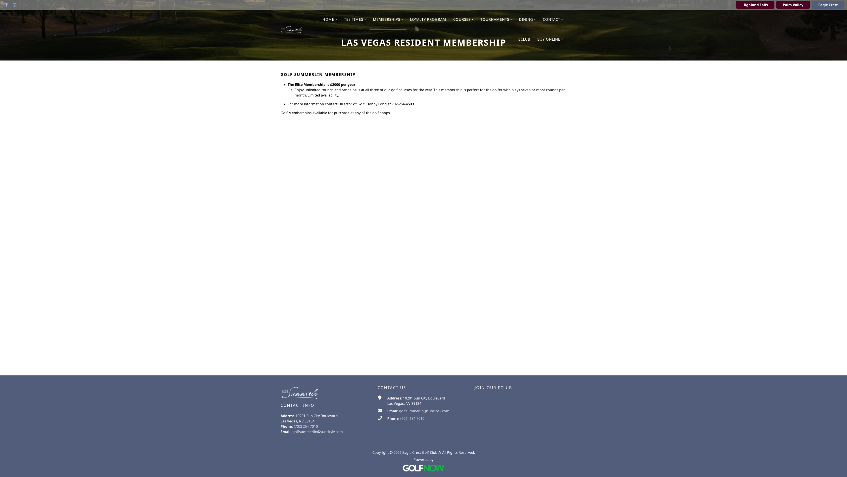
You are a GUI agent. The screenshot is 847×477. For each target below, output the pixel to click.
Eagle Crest (828, 4)
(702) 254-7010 (412, 418)
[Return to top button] (838, 468)
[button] (329, 20)
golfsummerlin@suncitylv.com (317, 431)
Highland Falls (755, 4)
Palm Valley (793, 4)
